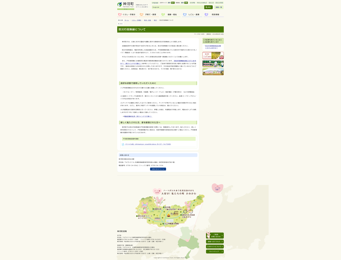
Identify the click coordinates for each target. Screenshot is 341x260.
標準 (169, 2)
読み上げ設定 (219, 2)
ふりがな (192, 2)
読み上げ (211, 2)
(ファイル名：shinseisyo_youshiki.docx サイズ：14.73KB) (148, 144)
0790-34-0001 (128, 239)
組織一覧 (219, 7)
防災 (155, 20)
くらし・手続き (136, 20)
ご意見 (216, 235)
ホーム (127, 20)
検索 (209, 7)
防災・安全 (147, 20)
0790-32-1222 (154, 249)
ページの (217, 188)
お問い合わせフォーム (158, 169)
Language (155, 2)
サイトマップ (214, 251)
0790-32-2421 (137, 249)
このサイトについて (214, 246)
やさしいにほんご (202, 2)
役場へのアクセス (214, 241)
